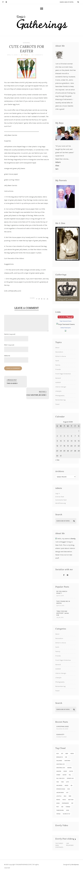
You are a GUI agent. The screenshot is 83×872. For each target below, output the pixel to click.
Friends (58, 369)
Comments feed (61, 500)
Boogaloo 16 (59, 757)
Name (9, 334)
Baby (66, 753)
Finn (57, 782)
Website (7, 356)
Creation (58, 771)
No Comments (37, 55)
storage (68, 806)
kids (68, 789)
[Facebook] (4, 2)
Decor (57, 347)
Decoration (59, 352)
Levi (67, 792)
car (66, 757)
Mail (9, 345)
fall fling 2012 (60, 778)
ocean (58, 803)
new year (70, 799)
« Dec (57, 460)
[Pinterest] (7, 2)
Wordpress (75, 864)
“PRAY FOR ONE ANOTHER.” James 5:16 (62, 613)
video (67, 810)
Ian (56, 169)
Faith (57, 361)
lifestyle (58, 796)
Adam (58, 162)
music (64, 799)
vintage (58, 814)
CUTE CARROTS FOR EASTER (26, 48)
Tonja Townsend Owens (65, 321)
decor (65, 771)
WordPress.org (60, 503)
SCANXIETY (60, 734)
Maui (65, 796)
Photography (59, 395)
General (26, 43)
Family (57, 365)
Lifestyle (58, 391)
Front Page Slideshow (63, 374)
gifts (67, 782)
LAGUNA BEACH (60, 792)
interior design (60, 789)
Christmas (67, 760)
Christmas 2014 (60, 767)
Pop (72, 803)
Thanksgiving (60, 810)
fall (70, 775)
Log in (57, 493)
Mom (70, 796)
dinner (58, 775)
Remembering (60, 400)
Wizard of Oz (66, 814)
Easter (64, 775)
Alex (57, 165)
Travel (57, 404)
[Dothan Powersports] (65, 331)
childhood (59, 760)
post (57, 806)
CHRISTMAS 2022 (62, 726)
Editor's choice (60, 356)
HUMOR (58, 382)
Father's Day (70, 778)
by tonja (24, 55)
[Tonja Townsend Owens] (65, 324)
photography (65, 803)
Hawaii (66, 785)
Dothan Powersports (66, 327)
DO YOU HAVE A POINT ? (61, 592)
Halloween (59, 785)
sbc (62, 806)
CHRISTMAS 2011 (60, 764)
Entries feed (59, 497)
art (62, 753)
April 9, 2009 (12, 55)
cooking (69, 767)
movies (58, 799)
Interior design (60, 387)
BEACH (72, 753)
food (62, 782)
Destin (71, 771)
